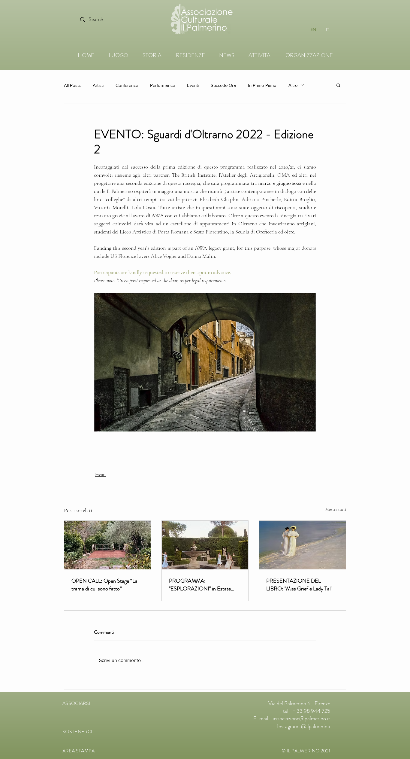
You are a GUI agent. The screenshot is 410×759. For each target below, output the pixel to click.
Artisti (98, 85)
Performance (162, 85)
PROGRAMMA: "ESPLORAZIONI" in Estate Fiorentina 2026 (200, 585)
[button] (338, 85)
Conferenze (127, 85)
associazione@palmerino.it (301, 718)
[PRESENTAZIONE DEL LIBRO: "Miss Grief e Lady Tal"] (302, 545)
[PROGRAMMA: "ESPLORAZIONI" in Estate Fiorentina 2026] (205, 545)
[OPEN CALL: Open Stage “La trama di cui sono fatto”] (107, 545)
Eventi (193, 85)
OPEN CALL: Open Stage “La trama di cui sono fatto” (104, 585)
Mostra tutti (335, 509)
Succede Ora (223, 85)
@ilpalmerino (315, 726)
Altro (293, 85)
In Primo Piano (262, 85)
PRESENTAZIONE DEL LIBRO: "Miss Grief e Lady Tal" (299, 585)
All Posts (72, 85)
